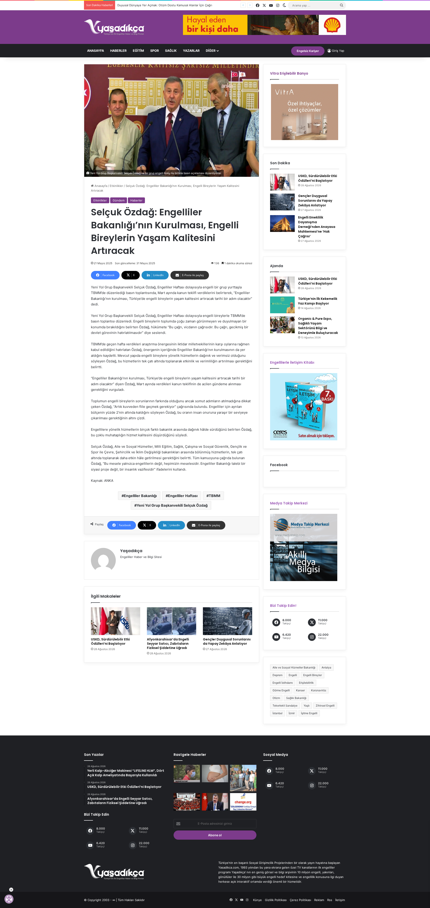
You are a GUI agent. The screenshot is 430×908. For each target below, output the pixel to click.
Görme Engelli (281, 690)
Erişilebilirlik (306, 682)
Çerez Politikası (300, 900)
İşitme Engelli (309, 713)
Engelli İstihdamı (283, 682)
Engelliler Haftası (183, 495)
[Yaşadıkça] (114, 27)
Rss (329, 900)
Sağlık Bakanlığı (296, 698)
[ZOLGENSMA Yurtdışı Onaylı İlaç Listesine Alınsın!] (243, 802)
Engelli (293, 675)
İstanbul (277, 713)
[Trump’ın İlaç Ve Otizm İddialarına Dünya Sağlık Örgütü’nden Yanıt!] (215, 773)
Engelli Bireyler (312, 675)
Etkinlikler (116, 186)
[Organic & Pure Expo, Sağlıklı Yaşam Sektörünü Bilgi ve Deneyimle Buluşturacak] (282, 324)
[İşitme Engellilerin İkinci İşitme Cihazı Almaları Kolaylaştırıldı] (187, 773)
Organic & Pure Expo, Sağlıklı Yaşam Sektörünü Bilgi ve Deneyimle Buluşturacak (318, 325)
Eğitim (138, 50)
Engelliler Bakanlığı (140, 495)
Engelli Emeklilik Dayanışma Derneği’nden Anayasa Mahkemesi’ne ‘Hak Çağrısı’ (316, 226)
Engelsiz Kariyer (308, 51)
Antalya (326, 667)
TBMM (214, 495)
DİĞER (210, 50)
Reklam (319, 900)
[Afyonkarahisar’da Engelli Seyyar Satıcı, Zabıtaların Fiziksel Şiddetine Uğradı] (171, 621)
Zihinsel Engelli (325, 705)
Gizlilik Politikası (276, 900)
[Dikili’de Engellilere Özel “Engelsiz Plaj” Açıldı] (243, 778)
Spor (154, 50)
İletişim (340, 900)
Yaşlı (307, 705)
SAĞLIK (171, 50)
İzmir (292, 713)
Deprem (277, 675)
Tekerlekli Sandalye (285, 705)
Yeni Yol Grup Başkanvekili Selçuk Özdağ (172, 505)
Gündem (119, 200)
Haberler (118, 50)
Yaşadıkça (131, 550)
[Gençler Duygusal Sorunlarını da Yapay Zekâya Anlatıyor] (227, 621)
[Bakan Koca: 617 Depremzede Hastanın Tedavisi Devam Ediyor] (215, 802)
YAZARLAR (191, 50)
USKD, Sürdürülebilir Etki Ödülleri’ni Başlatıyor (110, 641)
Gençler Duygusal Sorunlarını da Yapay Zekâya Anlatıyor (227, 641)
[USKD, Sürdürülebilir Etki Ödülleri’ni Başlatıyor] (115, 621)
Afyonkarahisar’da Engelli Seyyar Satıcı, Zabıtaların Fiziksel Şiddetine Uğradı (168, 643)
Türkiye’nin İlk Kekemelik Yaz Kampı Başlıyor (317, 301)
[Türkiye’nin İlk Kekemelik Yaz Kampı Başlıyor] (282, 304)
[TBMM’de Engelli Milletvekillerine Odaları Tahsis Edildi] (187, 802)
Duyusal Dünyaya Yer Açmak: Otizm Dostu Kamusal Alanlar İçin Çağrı (164, 5)
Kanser (300, 690)
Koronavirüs (318, 690)
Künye (257, 900)
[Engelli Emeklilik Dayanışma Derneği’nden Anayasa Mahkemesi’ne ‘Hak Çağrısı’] (282, 223)
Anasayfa (95, 50)
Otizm (276, 698)
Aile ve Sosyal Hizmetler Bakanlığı (294, 667)
